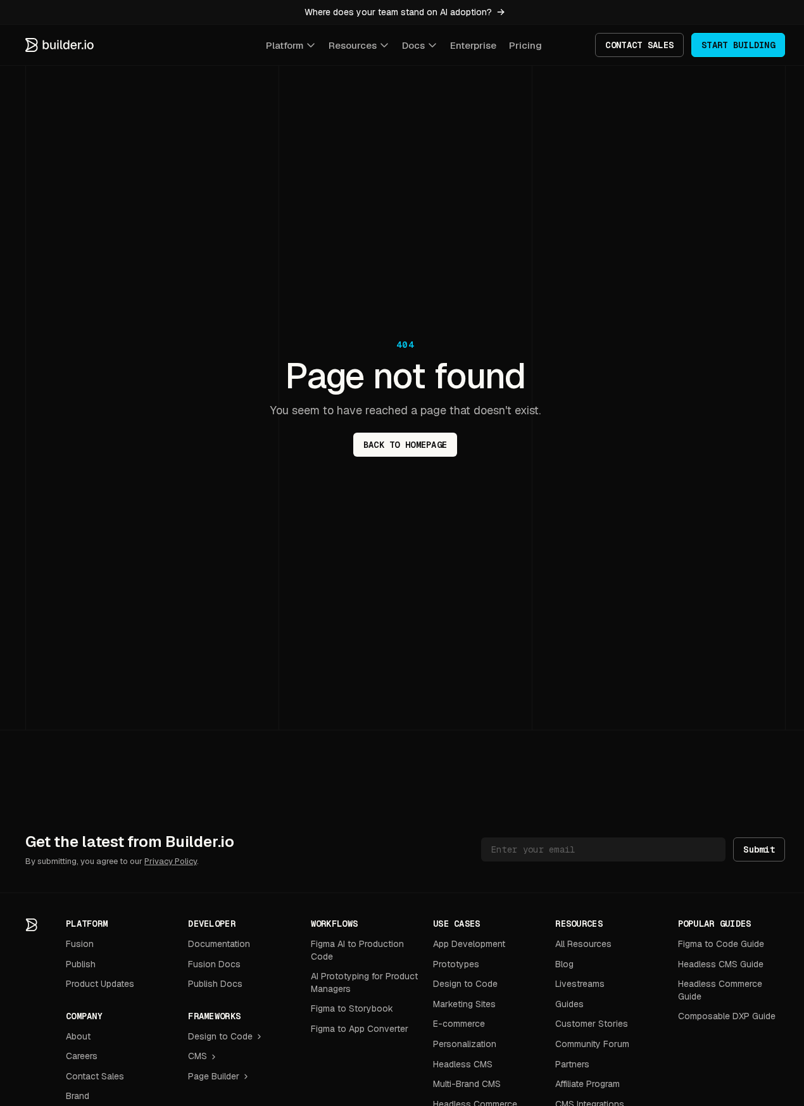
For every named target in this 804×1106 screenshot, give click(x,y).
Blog (564, 964)
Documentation (219, 944)
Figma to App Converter (359, 1028)
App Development (469, 944)
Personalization (464, 1044)
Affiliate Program (587, 1084)
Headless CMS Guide (720, 964)
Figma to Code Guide (721, 944)
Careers (81, 1056)
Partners (572, 1064)
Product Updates (100, 983)
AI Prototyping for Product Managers (364, 982)
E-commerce (459, 1023)
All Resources (583, 944)
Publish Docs (215, 983)
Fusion (80, 944)
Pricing (525, 45)
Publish (81, 964)
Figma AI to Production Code (357, 950)
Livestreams (580, 983)
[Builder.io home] (60, 45)
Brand (77, 1096)
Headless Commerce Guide (720, 990)
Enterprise (473, 45)
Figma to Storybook (352, 1008)
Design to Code (220, 1036)
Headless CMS (463, 1064)
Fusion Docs (214, 964)
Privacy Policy (170, 861)
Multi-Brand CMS (467, 1084)
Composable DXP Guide (727, 1016)
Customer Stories (591, 1023)
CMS (197, 1056)
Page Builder (213, 1076)
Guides (569, 1004)
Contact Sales (95, 1076)
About (78, 1036)
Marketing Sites (464, 1004)
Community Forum (592, 1044)
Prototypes (456, 964)
